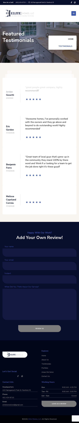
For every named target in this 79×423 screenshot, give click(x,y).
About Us (45, 360)
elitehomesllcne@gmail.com (12, 405)
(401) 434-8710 (21, 2)
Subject (8, 273)
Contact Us (46, 376)
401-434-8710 (8, 397)
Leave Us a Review (59, 404)
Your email (9, 260)
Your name (9, 246)
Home (70, 39)
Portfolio (45, 368)
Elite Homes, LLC (34, 419)
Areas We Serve (48, 372)
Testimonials (65, 46)
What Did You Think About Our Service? (22, 287)
